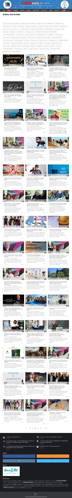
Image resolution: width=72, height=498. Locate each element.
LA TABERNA (50, 34)
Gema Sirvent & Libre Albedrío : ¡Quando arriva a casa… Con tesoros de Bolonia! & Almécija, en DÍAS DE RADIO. (35, 178)
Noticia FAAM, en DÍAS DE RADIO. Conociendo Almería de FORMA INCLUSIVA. (36, 255)
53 (38, 428)
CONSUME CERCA (50, 23)
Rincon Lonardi (6, 46)
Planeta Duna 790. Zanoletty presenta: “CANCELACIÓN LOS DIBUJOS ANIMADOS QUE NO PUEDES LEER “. (35, 69)
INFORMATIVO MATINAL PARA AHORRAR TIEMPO (46, 31)
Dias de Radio (14, 70)
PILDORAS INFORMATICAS (16, 43)
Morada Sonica (43, 484)
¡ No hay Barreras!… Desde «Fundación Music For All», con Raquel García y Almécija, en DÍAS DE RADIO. (12, 204)
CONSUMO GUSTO (60, 23)
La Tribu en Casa (6, 37)
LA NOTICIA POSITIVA (30, 34)
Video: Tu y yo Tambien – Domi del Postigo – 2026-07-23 (51, 436)
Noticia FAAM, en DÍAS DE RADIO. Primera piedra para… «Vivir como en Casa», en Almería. (35, 309)
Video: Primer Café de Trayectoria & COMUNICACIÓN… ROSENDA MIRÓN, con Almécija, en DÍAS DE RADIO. (54, 441)
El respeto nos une (15, 29)
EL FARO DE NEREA (63, 26)
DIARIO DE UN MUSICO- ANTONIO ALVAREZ (48, 26)
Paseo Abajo (27, 40)
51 (32, 428)
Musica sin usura (49, 484)
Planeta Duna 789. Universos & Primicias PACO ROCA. (57, 309)
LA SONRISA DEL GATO (41, 34)
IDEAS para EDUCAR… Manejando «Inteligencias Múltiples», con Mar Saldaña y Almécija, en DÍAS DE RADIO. (13, 386)
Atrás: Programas (7, 23)
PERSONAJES (6, 43)
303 (45, 428)
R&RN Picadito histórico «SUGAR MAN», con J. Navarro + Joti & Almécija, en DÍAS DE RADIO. (13, 334)
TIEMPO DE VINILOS (8, 487)
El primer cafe (6, 29)
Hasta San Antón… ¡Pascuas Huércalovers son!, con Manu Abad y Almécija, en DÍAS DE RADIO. (58, 361)
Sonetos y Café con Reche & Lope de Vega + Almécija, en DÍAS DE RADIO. (58, 230)
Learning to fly (26, 484)
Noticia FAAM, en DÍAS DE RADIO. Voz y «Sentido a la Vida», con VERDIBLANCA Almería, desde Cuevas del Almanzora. (12, 123)
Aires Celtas (14, 480)
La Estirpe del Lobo (20, 34)
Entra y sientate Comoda (59, 29)
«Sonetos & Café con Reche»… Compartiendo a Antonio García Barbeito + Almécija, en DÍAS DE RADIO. (36, 204)
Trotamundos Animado (44, 48)
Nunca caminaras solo (8, 40)
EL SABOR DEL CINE (24, 29)
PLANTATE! (41, 43)
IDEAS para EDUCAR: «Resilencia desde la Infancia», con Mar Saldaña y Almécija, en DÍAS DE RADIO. (35, 95)
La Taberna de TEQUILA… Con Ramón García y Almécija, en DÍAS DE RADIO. (12, 230)
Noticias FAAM (40, 37)
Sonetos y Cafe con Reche (49, 46)
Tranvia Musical (22, 487)
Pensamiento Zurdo (53, 40)
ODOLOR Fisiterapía (18, 40)
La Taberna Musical (59, 34)
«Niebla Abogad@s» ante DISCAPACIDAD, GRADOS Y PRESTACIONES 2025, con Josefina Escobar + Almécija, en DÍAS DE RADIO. (35, 335)
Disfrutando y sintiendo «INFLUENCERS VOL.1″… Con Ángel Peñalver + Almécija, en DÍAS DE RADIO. (13, 95)
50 (30, 428)
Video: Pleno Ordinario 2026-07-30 (13, 436)
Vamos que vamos (29, 487)
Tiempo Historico (18, 48)
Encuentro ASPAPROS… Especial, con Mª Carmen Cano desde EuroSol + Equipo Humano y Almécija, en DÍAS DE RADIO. (12, 413)
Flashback (43, 482)
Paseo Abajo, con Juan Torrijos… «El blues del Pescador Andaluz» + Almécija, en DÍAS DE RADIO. (13, 255)
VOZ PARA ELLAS (16, 51)
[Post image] (4, 437)
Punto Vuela (47, 43)
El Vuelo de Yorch (20, 482)
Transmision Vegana (33, 48)
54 (40, 428)
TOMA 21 (25, 48)
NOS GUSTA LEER (31, 37)
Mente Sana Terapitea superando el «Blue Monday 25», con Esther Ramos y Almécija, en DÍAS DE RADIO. (58, 178)
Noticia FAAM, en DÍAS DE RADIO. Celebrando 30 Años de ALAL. (11, 68)
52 (35, 428)
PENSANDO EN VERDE (63, 40)
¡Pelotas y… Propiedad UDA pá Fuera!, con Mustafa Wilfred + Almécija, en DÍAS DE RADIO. (13, 178)
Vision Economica (7, 51)
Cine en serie (30, 480)
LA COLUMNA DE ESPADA (8, 34)
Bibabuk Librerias (16, 23)
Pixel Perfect (26, 43)
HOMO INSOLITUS (21, 31)
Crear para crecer (7, 26)
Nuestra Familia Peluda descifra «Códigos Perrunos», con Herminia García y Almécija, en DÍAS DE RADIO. (36, 386)
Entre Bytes (5, 31)
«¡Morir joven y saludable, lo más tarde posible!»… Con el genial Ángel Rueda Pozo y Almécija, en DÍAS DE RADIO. (13, 309)
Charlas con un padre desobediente (28, 23)
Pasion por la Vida (35, 40)
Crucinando (14, 26)
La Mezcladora (60, 482)
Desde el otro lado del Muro (31, 26)
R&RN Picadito (26, 46)
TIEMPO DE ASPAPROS (8, 48)
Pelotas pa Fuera (43, 40)
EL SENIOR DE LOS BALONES (36, 29)
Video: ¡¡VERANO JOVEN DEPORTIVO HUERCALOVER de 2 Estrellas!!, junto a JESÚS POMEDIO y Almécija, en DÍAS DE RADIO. (20, 447)
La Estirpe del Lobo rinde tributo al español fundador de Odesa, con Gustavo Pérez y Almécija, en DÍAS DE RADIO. (58, 282)
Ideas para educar (30, 31)
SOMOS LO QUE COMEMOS (36, 46)
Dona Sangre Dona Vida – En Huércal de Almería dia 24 (50, 446)
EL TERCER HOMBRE (48, 29)
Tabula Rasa (58, 46)
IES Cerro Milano (48, 482)
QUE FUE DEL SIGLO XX (56, 43)
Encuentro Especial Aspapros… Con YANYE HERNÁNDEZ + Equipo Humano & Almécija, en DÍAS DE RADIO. (36, 151)
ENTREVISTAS (13, 31)
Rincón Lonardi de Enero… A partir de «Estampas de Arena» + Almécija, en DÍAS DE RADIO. (13, 361)
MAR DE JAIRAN (37, 484)
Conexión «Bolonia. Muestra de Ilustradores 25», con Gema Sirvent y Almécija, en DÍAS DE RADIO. (57, 334)
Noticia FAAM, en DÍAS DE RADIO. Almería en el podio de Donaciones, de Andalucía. (58, 204)
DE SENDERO (21, 26)
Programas (10, 70)
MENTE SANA (14, 37)
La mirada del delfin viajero (7, 484)
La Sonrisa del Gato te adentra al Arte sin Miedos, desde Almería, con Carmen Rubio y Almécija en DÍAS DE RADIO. (36, 282)
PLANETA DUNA (33, 43)
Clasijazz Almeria (41, 23)
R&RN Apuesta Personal (16, 46)
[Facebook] (21, 76)
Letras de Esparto (31, 484)
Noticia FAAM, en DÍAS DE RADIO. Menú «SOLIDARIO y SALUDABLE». (57, 413)
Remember (26, 485)
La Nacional (14, 484)
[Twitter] (22, 76)
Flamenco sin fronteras (38, 482)
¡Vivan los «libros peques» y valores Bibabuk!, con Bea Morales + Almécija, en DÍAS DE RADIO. (35, 230)
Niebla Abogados (22, 37)
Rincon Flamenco (32, 485)
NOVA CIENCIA (48, 37)
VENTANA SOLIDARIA (55, 48)
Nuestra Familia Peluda (57, 37)
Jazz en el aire (54, 482)
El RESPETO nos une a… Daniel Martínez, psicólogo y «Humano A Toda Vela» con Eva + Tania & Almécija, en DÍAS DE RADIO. (36, 123)
